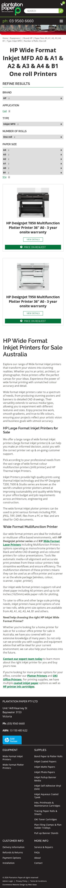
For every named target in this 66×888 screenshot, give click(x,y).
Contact (38, 862)
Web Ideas (32, 884)
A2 (4, 158)
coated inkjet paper (26, 683)
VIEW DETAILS (33, 239)
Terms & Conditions (38, 881)
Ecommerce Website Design (14, 884)
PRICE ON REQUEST (35, 247)
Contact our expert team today (22, 659)
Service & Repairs (43, 847)
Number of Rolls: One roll (35, 41)
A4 (4, 149)
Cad (5, 111)
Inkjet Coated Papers (45, 761)
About (37, 857)
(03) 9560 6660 (14, 723)
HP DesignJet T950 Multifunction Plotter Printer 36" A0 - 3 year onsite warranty (33, 301)
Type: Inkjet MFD (14, 41)
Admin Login (8, 881)
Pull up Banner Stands (46, 833)
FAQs (37, 852)
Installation (9, 862)
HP (4, 98)
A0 (4, 168)
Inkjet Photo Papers (44, 772)
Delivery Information (14, 847)
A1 (4, 163)
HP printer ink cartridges (18, 686)
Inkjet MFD (9, 123)
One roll (7, 136)
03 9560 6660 (18, 20)
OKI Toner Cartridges (45, 819)
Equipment (15, 38)
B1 (4, 172)
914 (4, 177)
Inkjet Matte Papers (44, 766)
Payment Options (12, 857)
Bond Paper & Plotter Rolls (48, 756)
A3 (4, 154)
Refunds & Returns (13, 852)
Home (5, 38)
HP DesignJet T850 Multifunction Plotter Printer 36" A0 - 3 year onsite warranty (33, 227)
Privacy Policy (21, 881)
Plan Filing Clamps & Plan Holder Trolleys (48, 826)
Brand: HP (28, 38)
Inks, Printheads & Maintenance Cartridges (47, 804)
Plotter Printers (37, 676)
